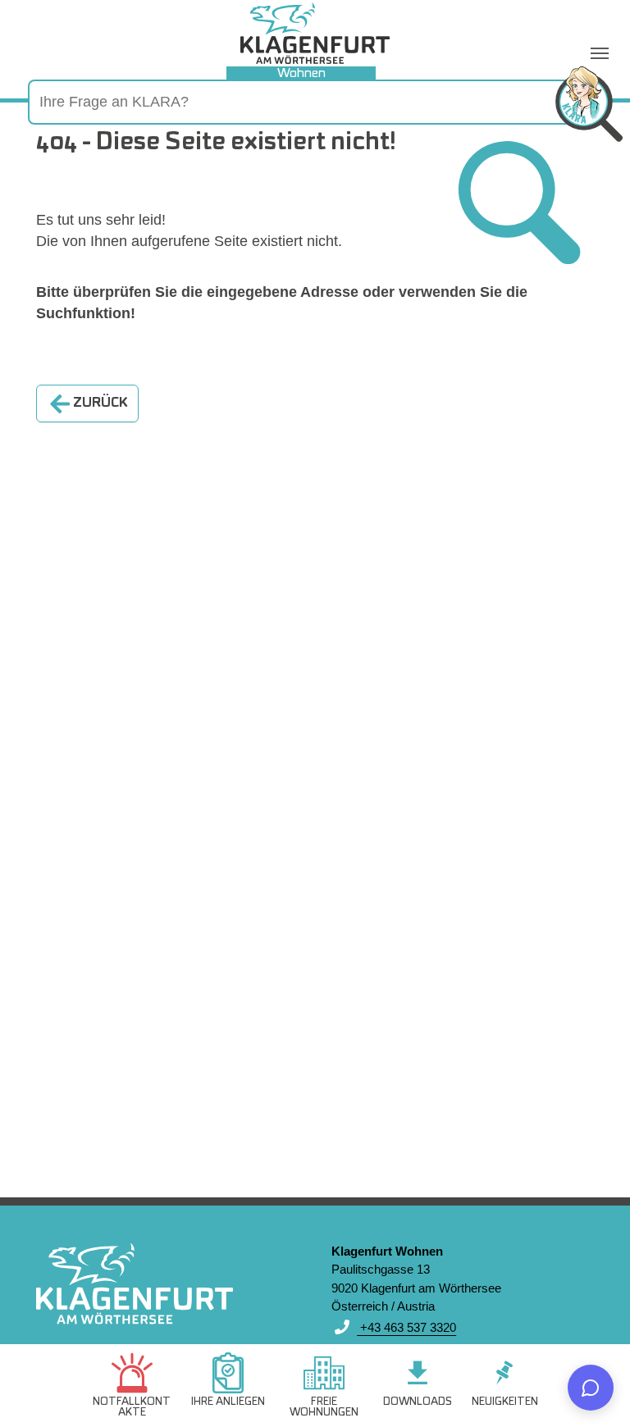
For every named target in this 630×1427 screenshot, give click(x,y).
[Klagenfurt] (315, 33)
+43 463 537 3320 (406, 1327)
